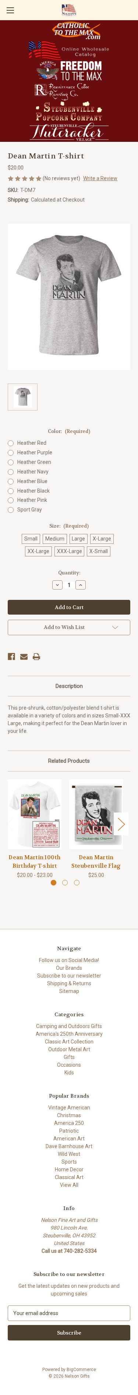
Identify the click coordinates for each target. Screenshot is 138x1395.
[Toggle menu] (10, 10)
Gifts (69, 1057)
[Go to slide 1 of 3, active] (53, 882)
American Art (69, 1138)
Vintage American (69, 1108)
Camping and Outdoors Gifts (69, 1026)
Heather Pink (32, 500)
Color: (69, 431)
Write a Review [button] (100, 178)
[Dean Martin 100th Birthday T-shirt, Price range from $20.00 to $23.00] (34, 814)
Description (69, 686)
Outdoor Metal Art (69, 1049)
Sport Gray (29, 510)
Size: (69, 526)
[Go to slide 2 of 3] (65, 882)
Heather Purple (34, 452)
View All (69, 1185)
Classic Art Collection (69, 1042)
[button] (76, 30)
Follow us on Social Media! (69, 960)
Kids (69, 1073)
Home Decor (69, 1169)
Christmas (69, 1115)
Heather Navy (33, 472)
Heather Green (34, 462)
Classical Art (69, 1177)
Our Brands (69, 968)
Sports (69, 1162)
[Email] (24, 656)
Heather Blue (32, 481)
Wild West (69, 1154)
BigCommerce (81, 1369)
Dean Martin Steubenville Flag (96, 862)
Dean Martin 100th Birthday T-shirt (34, 862)
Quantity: (69, 573)
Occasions (69, 1065)
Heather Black (33, 491)
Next (121, 823)
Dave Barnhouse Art (69, 1146)
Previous (9, 823)
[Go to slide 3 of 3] (76, 882)
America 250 (69, 1123)
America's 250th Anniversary (69, 1034)
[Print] (36, 656)
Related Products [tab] (69, 761)
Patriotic (69, 1131)
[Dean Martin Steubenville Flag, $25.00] (96, 814)
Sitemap (69, 991)
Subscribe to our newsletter (69, 976)
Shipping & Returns (69, 983)
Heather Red (31, 443)
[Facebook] (11, 656)
